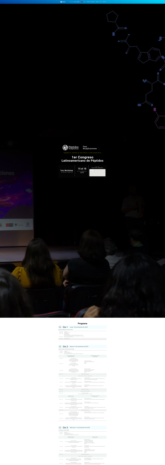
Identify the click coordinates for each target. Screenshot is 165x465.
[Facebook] (78, 1)
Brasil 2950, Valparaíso (97, 167)
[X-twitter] (75, 1)
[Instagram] (74, 1)
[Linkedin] (77, 1)
